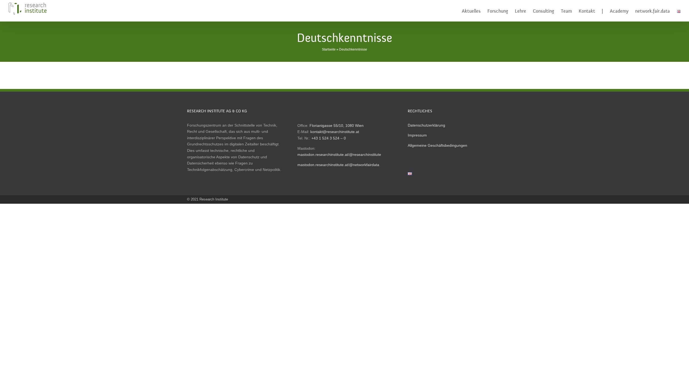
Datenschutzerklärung (426, 125)
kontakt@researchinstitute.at (334, 132)
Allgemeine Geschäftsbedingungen (437, 145)
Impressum (417, 135)
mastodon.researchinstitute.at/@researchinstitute (339, 154)
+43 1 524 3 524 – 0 (328, 138)
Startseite (329, 49)
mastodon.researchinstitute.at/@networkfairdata (338, 165)
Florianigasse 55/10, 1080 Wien (337, 125)
